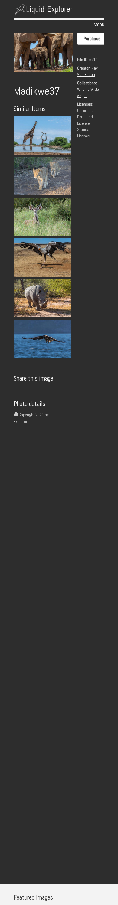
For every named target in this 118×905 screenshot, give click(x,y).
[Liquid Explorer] (44, 12)
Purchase (92, 38)
